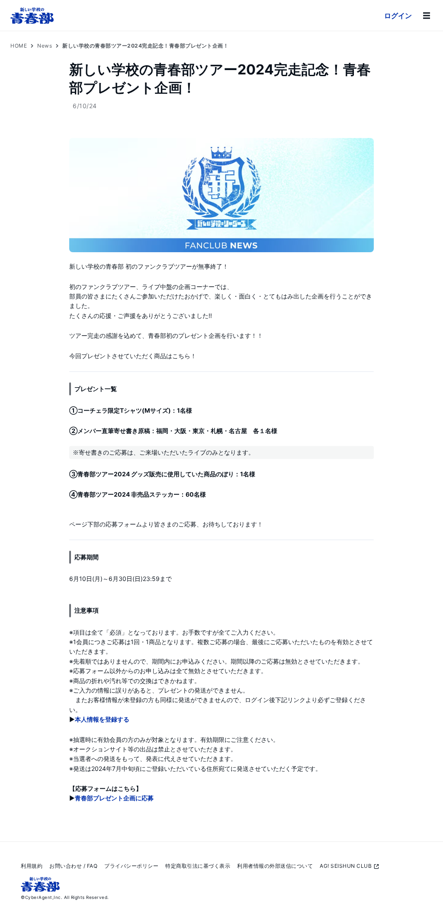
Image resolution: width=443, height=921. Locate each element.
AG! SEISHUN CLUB (346, 866)
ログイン (398, 15)
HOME (18, 45)
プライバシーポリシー (131, 866)
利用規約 (31, 866)
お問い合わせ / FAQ (73, 866)
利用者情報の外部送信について (275, 866)
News (44, 45)
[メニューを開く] (426, 15)
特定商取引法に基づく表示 (197, 866)
